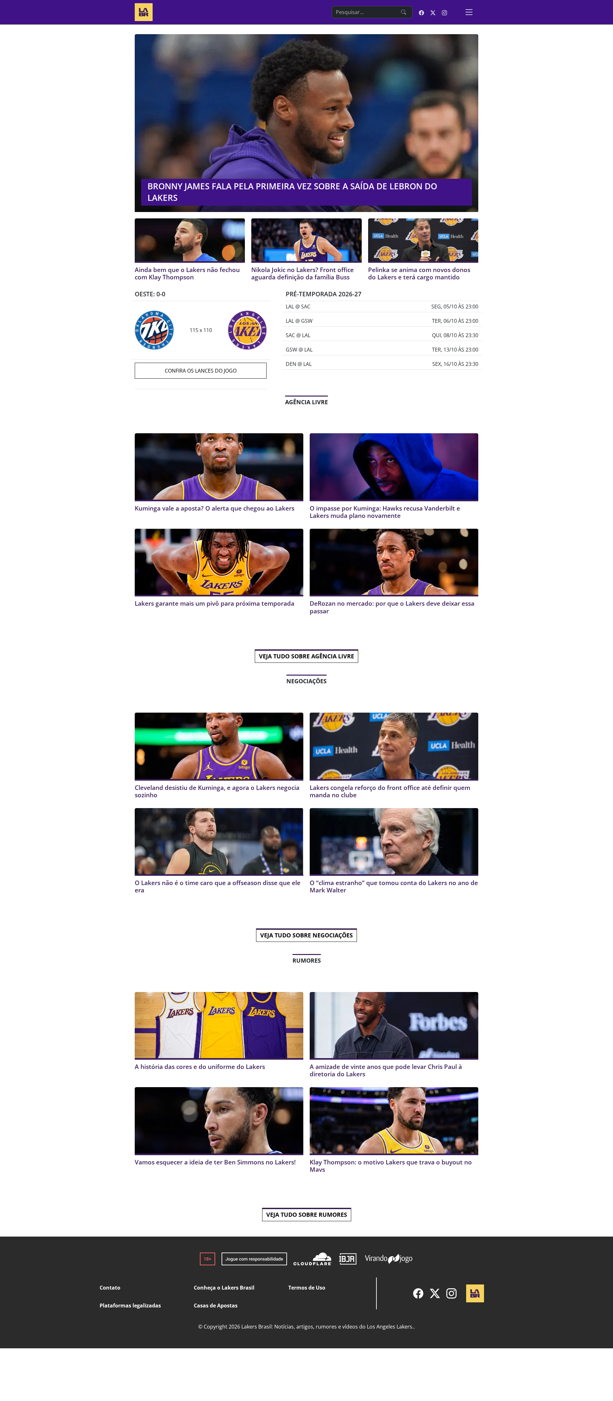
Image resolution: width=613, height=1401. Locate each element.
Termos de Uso (306, 1287)
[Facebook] (418, 1293)
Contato (110, 1287)
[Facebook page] (421, 12)
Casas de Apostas (216, 1305)
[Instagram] (451, 1293)
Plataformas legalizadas (130, 1305)
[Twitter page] (432, 12)
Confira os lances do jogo (201, 370)
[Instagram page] (444, 12)
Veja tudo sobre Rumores (306, 1214)
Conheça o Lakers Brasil (224, 1287)
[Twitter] (435, 1293)
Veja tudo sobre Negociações (306, 935)
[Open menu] (469, 12)
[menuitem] (418, 1293)
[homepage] (144, 11)
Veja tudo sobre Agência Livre (306, 656)
